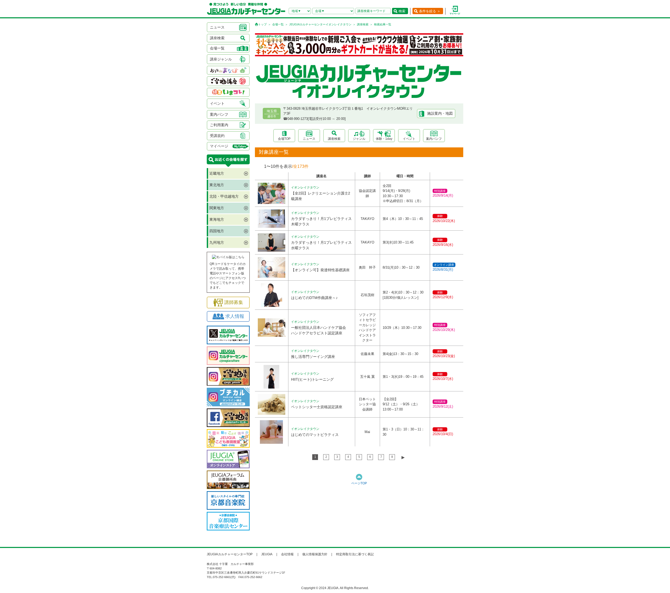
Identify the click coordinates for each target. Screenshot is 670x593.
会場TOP (284, 139)
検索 (402, 11)
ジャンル (359, 139)
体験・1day (384, 139)
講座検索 (362, 24)
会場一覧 (278, 24)
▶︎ (403, 457)
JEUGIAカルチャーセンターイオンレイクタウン (320, 24)
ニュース (309, 139)
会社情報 (287, 554)
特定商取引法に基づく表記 (355, 554)
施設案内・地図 (440, 113)
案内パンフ (434, 139)
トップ (262, 24)
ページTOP (359, 483)
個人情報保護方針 (314, 554)
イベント (409, 139)
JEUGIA (266, 554)
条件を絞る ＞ (429, 11)
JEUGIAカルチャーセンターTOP (230, 554)
